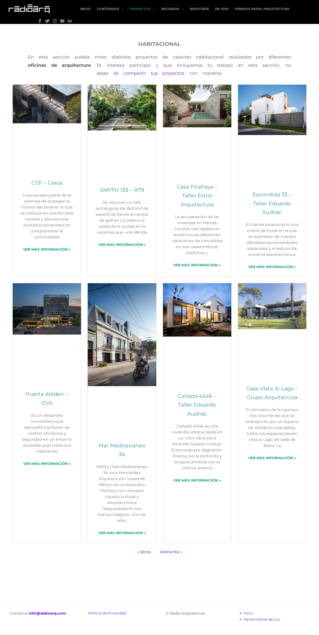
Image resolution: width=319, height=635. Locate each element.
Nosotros (199, 9)
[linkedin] (70, 21)
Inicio (85, 9)
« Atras (144, 551)
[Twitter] (47, 21)
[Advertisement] (159, 575)
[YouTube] (62, 21)
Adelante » (171, 551)
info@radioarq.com (47, 613)
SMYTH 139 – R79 (122, 190)
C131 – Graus (47, 183)
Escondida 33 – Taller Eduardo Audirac (272, 203)
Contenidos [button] (108, 9)
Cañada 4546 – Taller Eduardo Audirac (197, 405)
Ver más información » (47, 249)
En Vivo (222, 9)
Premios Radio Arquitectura (262, 9)
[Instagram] (55, 21)
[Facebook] (40, 21)
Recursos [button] (170, 9)
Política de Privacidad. (107, 613)
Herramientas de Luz (262, 619)
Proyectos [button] (140, 9)
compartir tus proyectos (154, 73)
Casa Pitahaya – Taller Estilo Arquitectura (197, 196)
